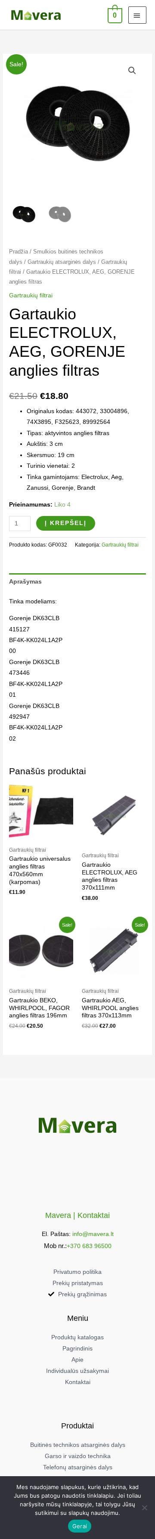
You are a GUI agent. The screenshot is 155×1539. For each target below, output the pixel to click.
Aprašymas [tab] (25, 581)
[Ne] (144, 1507)
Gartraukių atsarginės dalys (62, 262)
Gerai (79, 1526)
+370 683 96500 (89, 1246)
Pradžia (18, 252)
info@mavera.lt (93, 1234)
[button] (132, 70)
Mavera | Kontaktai (77, 1215)
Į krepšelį (66, 523)
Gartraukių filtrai (31, 295)
